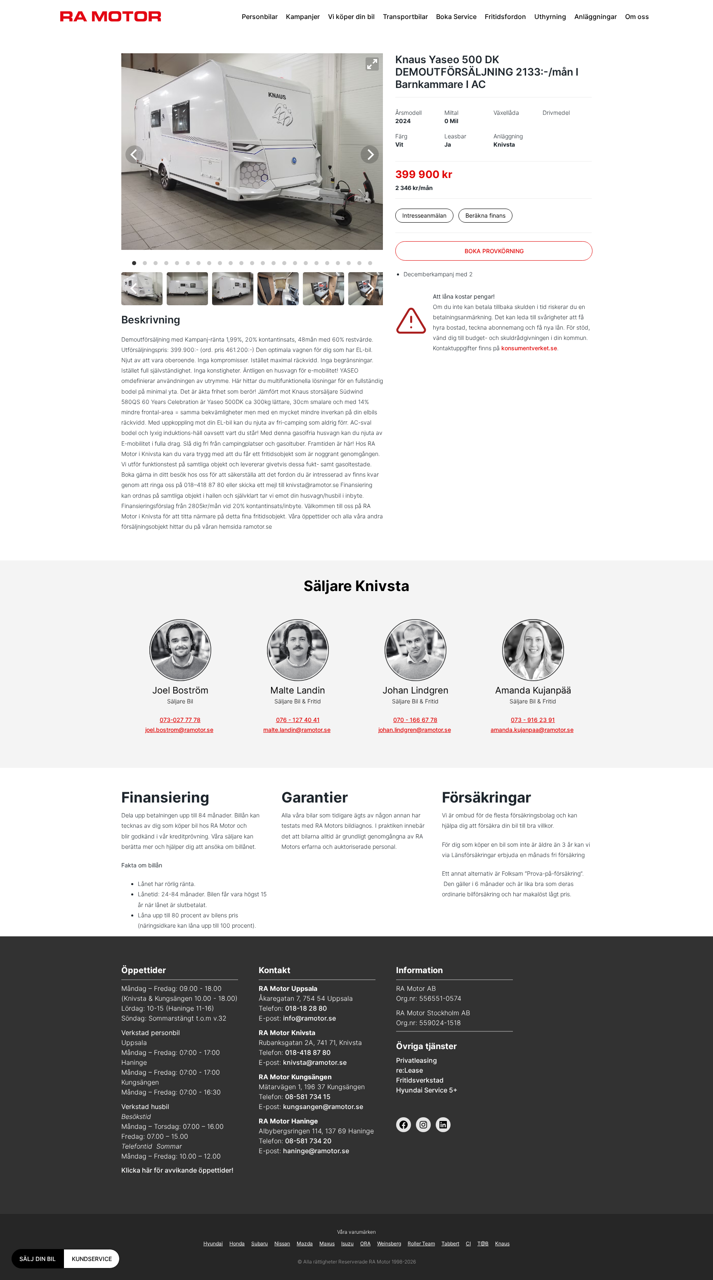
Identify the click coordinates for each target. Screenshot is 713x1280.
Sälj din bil (37, 1258)
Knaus (502, 1243)
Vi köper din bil (351, 16)
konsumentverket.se (529, 347)
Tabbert (450, 1243)
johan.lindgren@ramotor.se (414, 729)
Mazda (305, 1243)
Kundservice (92, 1258)
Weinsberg (389, 1243)
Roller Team (421, 1243)
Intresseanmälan (424, 215)
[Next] (370, 154)
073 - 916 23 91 (533, 719)
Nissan (282, 1243)
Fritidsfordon (505, 16)
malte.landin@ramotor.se (297, 729)
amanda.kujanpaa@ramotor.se (532, 729)
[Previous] (134, 154)
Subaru (259, 1243)
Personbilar (260, 16)
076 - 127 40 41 (298, 719)
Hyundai (213, 1243)
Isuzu (347, 1243)
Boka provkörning (494, 250)
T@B (483, 1243)
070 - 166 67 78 (415, 719)
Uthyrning (550, 16)
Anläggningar (595, 16)
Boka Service (456, 16)
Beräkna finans (485, 215)
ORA (365, 1243)
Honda (237, 1243)
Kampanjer (303, 16)
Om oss (637, 16)
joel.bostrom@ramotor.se (179, 729)
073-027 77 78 (180, 719)
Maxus (327, 1243)
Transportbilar (405, 16)
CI (468, 1243)
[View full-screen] (372, 64)
